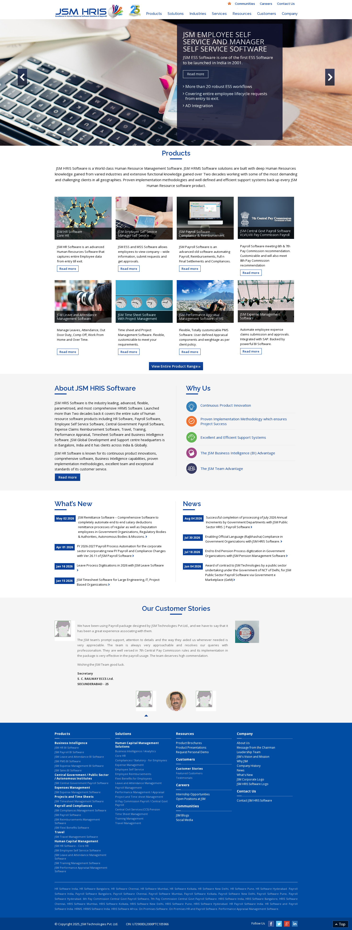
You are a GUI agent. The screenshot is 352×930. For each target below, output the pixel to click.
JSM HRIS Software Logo (252, 784)
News (240, 770)
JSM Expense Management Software (78, 792)
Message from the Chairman (256, 747)
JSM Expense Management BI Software (79, 766)
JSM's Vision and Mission (253, 757)
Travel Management (128, 823)
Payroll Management (128, 787)
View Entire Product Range (175, 366)
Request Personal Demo (192, 752)
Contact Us (286, 4)
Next (291, 655)
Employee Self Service (129, 769)
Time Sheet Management (131, 814)
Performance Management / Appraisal (139, 792)
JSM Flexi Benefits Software (72, 827)
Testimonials (184, 778)
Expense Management (129, 765)
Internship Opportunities (193, 794)
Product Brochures (189, 743)
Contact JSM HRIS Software (254, 800)
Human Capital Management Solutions (137, 745)
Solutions (176, 14)
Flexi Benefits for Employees (133, 778)
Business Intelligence (71, 743)
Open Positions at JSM (190, 799)
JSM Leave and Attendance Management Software (80, 856)
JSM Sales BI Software (68, 770)
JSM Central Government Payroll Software (81, 783)
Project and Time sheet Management (139, 796)
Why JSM (242, 761)
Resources (242, 14)
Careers (266, 4)
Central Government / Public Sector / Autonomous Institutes (82, 776)
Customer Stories (189, 769)
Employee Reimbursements (133, 774)
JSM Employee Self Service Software (78, 850)
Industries (197, 14)
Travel (59, 832)
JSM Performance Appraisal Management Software (81, 869)
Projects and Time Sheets (74, 797)
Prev (61, 655)
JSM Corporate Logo (250, 779)
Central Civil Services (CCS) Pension (137, 809)
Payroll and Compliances (73, 806)
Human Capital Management (76, 841)
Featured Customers (189, 773)
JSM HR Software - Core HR (72, 846)
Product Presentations (191, 747)
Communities (245, 4)
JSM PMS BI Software (68, 761)
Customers (266, 14)
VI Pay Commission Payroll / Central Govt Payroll (141, 803)
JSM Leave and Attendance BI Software (79, 756)
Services (219, 14)
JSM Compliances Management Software (80, 810)
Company (290, 14)
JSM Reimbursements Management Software (77, 821)
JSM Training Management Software (77, 863)
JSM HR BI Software (67, 747)
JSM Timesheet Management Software (79, 801)
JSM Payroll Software (68, 815)
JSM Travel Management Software (76, 836)
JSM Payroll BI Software (69, 752)
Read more (195, 74)
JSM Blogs (182, 815)
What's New (245, 775)
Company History (249, 766)
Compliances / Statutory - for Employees (141, 760)
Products (154, 14)
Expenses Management (72, 788)
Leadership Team (249, 752)
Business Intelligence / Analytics (135, 751)
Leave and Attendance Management (138, 783)
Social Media (184, 820)
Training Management (129, 818)
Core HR (120, 755)
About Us (243, 743)
